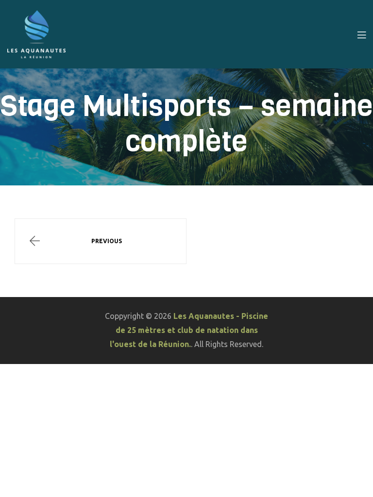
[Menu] (361, 34)
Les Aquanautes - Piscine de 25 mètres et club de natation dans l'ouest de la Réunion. (189, 330)
